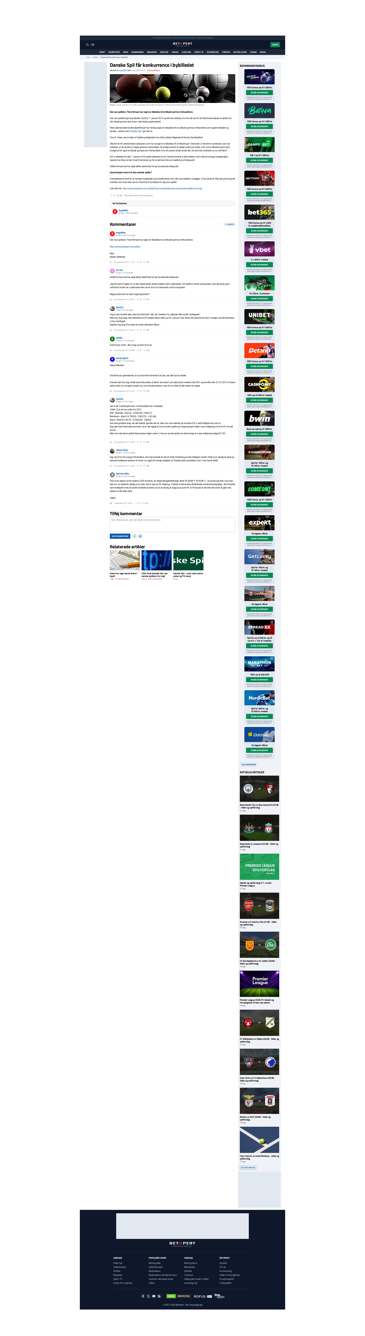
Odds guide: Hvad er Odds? (196, 1279)
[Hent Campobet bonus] (259, 144)
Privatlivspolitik (227, 1279)
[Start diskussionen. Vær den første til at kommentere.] (172, 524)
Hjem (88, 57)
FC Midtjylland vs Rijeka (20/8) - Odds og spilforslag (259, 1040)
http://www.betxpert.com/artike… (125, 246)
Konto (275, 44)
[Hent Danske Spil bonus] (259, 734)
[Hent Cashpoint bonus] (259, 384)
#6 (111, 442)
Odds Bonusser (156, 1267)
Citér (148, 262)
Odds (125, 52)
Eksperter (117, 1275)
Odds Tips (117, 1263)
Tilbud (151, 1283)
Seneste (230, 224)
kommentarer (153, 70)
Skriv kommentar (120, 536)
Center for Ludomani (122, 1283)
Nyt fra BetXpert (146, 195)
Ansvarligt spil (190, 1283)
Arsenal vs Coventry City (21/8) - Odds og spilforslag (258, 923)
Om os (222, 1267)
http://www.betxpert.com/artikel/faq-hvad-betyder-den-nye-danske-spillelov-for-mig (162, 188)
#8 (111, 503)
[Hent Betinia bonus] (259, 110)
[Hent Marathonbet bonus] (259, 663)
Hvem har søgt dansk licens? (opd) (123, 575)
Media (263, 52)
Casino (253, 52)
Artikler (164, 52)
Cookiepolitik (225, 1283)
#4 (111, 350)
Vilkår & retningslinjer (230, 1275)
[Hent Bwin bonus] (259, 418)
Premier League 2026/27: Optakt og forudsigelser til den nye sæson (257, 1001)
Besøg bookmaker (259, 92)
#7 (111, 466)
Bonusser (152, 52)
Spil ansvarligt (159, 38)
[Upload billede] (140, 536)
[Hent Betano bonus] (259, 350)
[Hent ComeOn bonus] (259, 488)
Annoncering (225, 1271)
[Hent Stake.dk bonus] (259, 282)
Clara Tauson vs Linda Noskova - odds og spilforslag (259, 1157)
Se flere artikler (248, 1167)
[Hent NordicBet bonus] (259, 697)
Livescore (186, 52)
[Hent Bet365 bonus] (259, 212)
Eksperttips (114, 52)
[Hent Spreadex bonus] (259, 627)
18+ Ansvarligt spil (193, 1304)
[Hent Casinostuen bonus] (259, 452)
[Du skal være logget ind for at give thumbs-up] (111, 195)
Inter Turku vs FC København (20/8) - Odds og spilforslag (257, 1079)
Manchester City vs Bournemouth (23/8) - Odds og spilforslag (259, 806)
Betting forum (190, 1263)
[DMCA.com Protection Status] (179, 1296)
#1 (111, 262)
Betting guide (240, 52)
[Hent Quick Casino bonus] (259, 76)
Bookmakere (137, 52)
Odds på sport (119, 1267)
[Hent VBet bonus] (259, 248)
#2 (111, 299)
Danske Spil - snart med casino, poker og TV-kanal (188, 575)
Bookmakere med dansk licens (163, 1275)
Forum (175, 52)
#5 (111, 391)
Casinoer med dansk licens (161, 1279)
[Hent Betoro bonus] (259, 178)
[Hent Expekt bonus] (259, 522)
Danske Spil (135, 131)
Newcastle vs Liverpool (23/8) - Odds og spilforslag (259, 845)
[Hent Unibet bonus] (259, 316)
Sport (102, 52)
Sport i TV (198, 52)
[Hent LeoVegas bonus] (259, 593)
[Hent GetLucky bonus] (259, 556)
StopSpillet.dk (209, 38)
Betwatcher (213, 52)
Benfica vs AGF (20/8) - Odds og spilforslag (255, 1118)
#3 (111, 330)
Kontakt (223, 1263)
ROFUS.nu (178, 38)
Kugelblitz (123, 70)
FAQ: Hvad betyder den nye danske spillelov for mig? (155, 575)
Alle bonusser (249, 764)
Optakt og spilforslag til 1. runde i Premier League (256, 884)
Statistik (226, 52)
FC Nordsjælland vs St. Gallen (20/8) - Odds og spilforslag (258, 962)
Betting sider (155, 1263)
